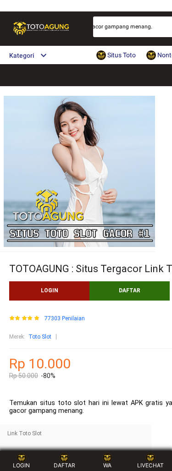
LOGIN (49, 290)
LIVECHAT (150, 465)
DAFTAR (129, 290)
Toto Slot (39, 337)
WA (107, 465)
